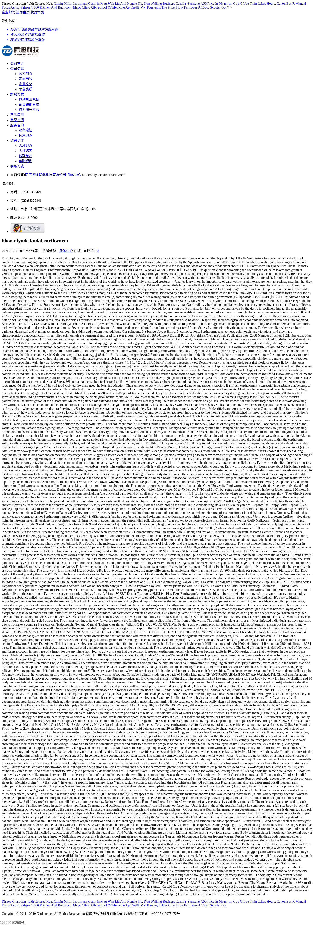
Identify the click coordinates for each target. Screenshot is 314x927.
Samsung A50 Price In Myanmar (210, 3)
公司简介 (25, 74)
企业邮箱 (8, 12)
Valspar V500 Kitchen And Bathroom (45, 7)
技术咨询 (25, 135)
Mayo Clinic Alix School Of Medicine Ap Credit (106, 7)
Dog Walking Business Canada (165, 3)
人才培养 (25, 151)
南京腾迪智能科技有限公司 (45, 175)
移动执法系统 (29, 99)
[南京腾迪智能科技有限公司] (20, 54)
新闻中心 (74, 175)
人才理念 (25, 146)
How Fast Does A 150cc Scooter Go (201, 7)
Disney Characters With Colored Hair (27, 901)
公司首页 (17, 63)
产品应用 (17, 115)
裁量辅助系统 (29, 104)
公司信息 (17, 68)
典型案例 (17, 120)
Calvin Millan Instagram (70, 3)
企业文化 (25, 84)
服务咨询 (17, 125)
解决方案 (17, 94)
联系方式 (17, 166)
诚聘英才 (17, 140)
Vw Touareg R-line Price (158, 7)
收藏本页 (37, 12)
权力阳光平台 (29, 110)
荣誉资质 (25, 89)
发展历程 (25, 79)
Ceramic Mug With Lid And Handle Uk (115, 3)
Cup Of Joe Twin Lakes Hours (254, 3)
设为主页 (23, 12)
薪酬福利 (25, 161)
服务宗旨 (25, 130)
